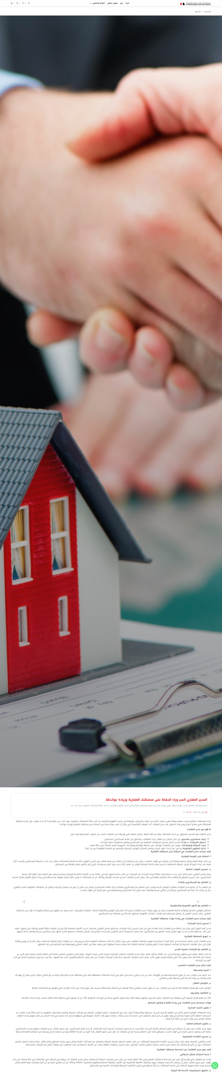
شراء (127, 3)
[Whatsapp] (214, 1065)
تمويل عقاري (112, 3)
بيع (121, 3)
